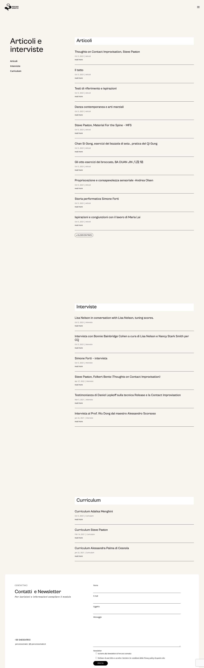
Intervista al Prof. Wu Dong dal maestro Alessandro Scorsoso (115, 413)
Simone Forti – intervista (91, 358)
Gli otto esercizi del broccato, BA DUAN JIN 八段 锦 (109, 162)
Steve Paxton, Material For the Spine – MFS (103, 125)
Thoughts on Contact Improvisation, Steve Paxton (107, 52)
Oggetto (96, 606)
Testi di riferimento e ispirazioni (96, 88)
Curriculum (15, 71)
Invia (100, 663)
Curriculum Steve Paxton (91, 530)
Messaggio (97, 617)
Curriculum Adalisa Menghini (94, 511)
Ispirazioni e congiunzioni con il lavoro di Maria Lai (107, 217)
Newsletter (112, 652)
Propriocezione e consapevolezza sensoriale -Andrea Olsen (114, 180)
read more (79, 59)
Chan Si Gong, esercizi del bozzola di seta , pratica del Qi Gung (116, 143)
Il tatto (79, 70)
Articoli (13, 61)
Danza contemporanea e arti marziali (99, 107)
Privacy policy (149, 658)
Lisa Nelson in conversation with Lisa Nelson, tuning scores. (114, 318)
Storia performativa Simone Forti (97, 199)
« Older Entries (84, 235)
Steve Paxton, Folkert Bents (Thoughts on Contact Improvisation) (117, 377)
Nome (95, 585)
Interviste (15, 66)
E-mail (95, 596)
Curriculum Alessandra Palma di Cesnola (102, 548)
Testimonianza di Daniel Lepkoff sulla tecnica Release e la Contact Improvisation (128, 395)
